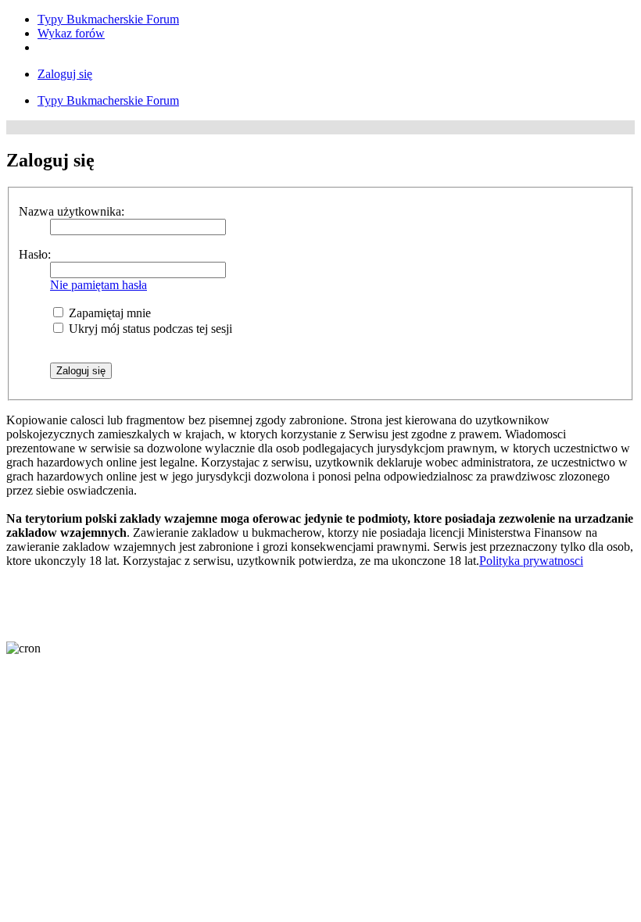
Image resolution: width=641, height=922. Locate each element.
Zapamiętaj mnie (108, 313)
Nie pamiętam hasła (98, 284)
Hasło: (35, 254)
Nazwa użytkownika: (71, 211)
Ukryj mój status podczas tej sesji (149, 328)
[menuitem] (108, 19)
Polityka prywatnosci (531, 560)
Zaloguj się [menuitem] (65, 73)
